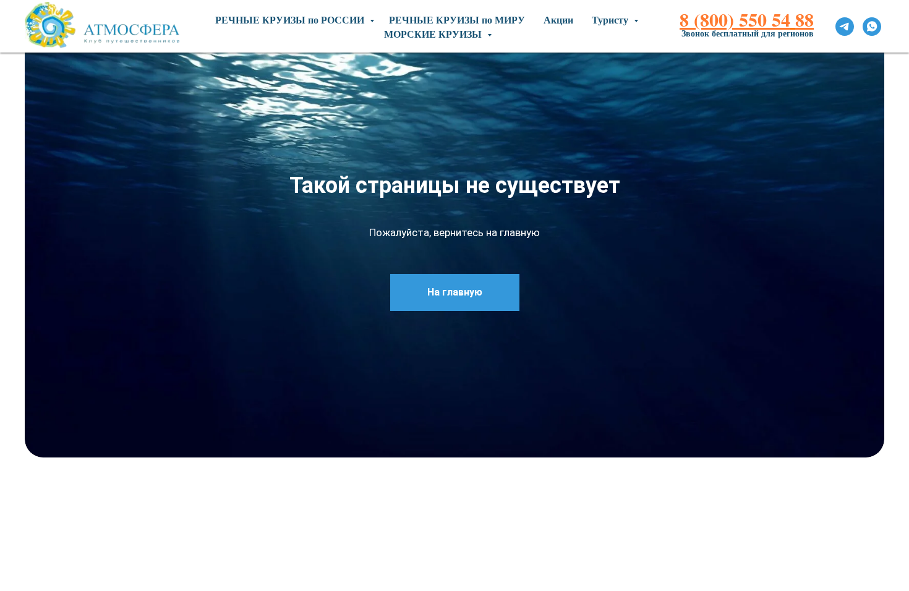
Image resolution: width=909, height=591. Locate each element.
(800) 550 (730, 19)
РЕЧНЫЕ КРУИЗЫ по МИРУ (457, 19)
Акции (558, 19)
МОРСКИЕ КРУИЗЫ (434, 34)
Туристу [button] (611, 19)
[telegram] (844, 26)
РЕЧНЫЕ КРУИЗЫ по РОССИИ (291, 19)
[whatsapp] (872, 26)
